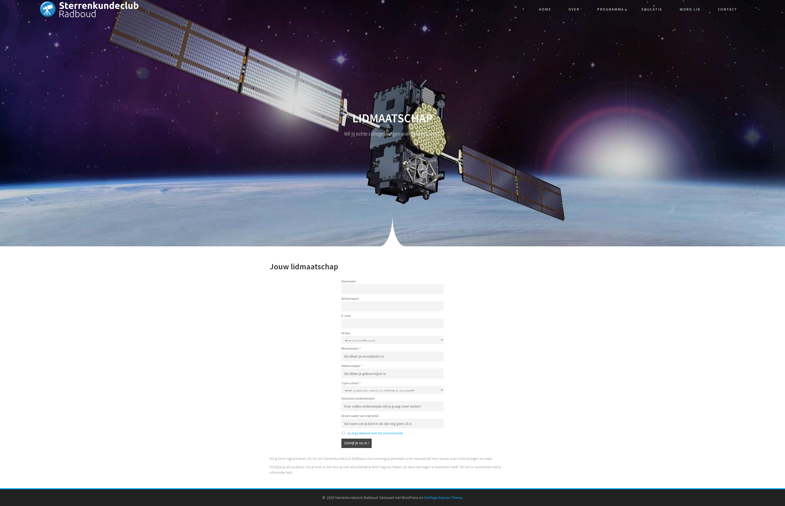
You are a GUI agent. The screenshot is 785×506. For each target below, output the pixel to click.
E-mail (346, 316)
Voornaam (348, 281)
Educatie (651, 9)
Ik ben (345, 333)
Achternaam (350, 298)
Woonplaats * (351, 348)
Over (574, 9)
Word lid (690, 9)
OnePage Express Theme (443, 497)
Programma (610, 9)
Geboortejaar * (351, 366)
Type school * (351, 383)
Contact (727, 9)
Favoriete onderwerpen (358, 398)
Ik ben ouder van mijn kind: (360, 416)
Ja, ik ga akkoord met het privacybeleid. (375, 433)
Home (545, 9)
